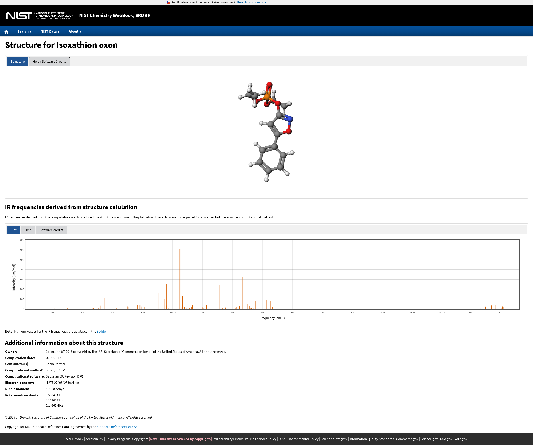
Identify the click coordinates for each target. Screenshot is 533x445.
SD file (101, 331)
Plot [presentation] (14, 230)
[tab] (17, 61)
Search (23, 31)
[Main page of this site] (6, 31)
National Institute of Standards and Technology (39, 15)
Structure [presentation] (18, 61)
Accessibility (94, 438)
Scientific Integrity (334, 438)
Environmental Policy (303, 438)
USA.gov (446, 438)
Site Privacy (74, 438)
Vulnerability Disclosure (231, 438)
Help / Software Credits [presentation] (49, 61)
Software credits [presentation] (51, 230)
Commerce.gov (407, 438)
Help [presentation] (28, 230)
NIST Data (49, 31)
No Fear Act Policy (263, 438)
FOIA (282, 438)
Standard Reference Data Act (118, 426)
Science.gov (429, 438)
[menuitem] (6, 31)
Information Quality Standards (371, 438)
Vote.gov (460, 438)
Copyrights (140, 438)
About (73, 31)
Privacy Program (117, 438)
